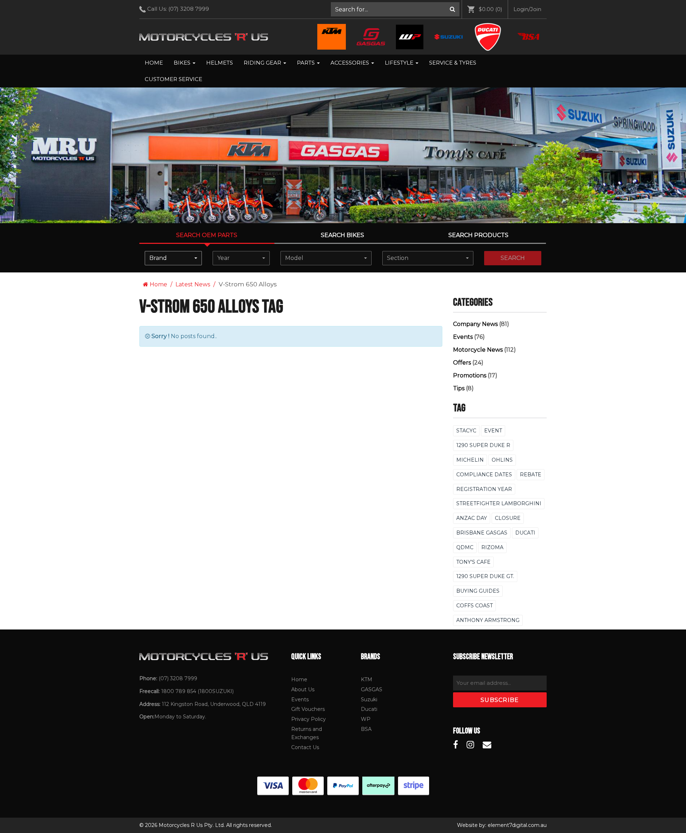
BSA (366, 729)
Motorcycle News (478, 349)
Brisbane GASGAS (481, 533)
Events (463, 336)
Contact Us (305, 747)
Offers (462, 362)
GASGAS (371, 689)
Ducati (525, 533)
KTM (366, 679)
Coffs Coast (474, 605)
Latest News (192, 284)
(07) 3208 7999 (188, 8)
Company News (475, 324)
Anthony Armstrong (488, 620)
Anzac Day (471, 518)
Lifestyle (400, 62)
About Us (302, 689)
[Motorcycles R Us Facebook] (455, 745)
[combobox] (173, 258)
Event (493, 430)
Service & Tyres (452, 62)
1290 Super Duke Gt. (485, 576)
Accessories (350, 62)
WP (366, 719)
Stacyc (466, 430)
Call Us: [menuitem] (177, 8)
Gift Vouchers (308, 709)
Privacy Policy (308, 719)
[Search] (452, 9)
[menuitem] (395, 9)
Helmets (219, 62)
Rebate (530, 474)
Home (154, 62)
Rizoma (492, 547)
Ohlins (502, 460)
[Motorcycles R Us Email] (487, 745)
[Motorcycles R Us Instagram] (470, 745)
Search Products (478, 235)
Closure (508, 518)
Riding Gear (263, 62)
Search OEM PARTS (206, 235)
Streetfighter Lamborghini (498, 503)
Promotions (469, 375)
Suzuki (369, 699)
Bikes (183, 62)
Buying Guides (477, 591)
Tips (458, 388)
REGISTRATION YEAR (484, 489)
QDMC (464, 547)
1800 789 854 (178, 691)
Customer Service (173, 79)
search (513, 258)
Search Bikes (342, 235)
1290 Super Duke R (483, 445)
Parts (306, 62)
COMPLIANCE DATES (484, 474)
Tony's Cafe (473, 562)
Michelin (470, 460)
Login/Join (527, 9)
